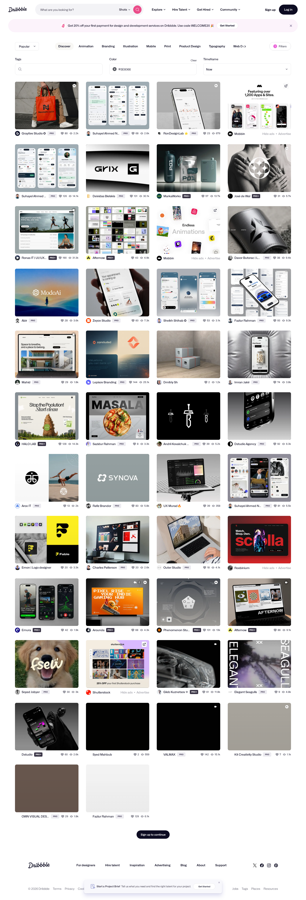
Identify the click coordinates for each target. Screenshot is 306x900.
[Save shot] (62, 121)
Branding (108, 46)
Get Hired (203, 9)
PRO (52, 133)
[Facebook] (262, 865)
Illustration (130, 46)
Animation (86, 46)
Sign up (270, 9)
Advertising (162, 865)
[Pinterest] (276, 865)
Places (255, 888)
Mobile (151, 46)
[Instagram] (269, 865)
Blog (183, 865)
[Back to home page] (17, 9)
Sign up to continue (153, 834)
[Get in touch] (54, 121)
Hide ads (268, 133)
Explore (157, 9)
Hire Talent (179, 9)
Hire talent (112, 865)
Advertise (284, 133)
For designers (85, 865)
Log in (288, 9)
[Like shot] (70, 121)
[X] (255, 865)
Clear (194, 60)
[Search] (137, 9)
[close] (291, 26)
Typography (217, 46)
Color (113, 59)
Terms (57, 888)
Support (220, 865)
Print (167, 46)
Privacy (70, 888)
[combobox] (76, 9)
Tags (18, 59)
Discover (64, 46)
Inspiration (137, 865)
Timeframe (210, 59)
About (201, 865)
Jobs (235, 888)
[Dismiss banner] (219, 882)
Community (228, 9)
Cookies (83, 888)
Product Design (190, 46)
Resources (271, 888)
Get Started (227, 25)
